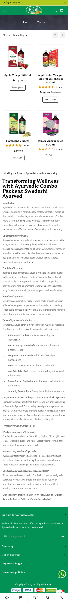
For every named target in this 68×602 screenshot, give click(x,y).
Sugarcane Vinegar (17, 140)
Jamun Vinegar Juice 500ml (50, 142)
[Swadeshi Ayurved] (34, 10)
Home (27, 22)
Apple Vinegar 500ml (17, 75)
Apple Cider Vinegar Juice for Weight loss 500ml (50, 79)
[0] (34, 597)
